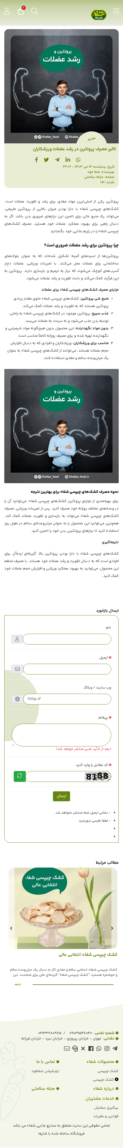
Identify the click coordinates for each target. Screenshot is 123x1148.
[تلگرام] (114, 1049)
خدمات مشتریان (100, 1098)
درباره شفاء (103, 1088)
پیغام (103, 717)
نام (108, 628)
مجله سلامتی (94, 177)
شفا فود (93, 172)
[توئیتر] (82, 1049)
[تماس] (74, 1049)
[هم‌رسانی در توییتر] (46, 160)
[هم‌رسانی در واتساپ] (78, 160)
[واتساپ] (98, 1049)
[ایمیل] (66, 1049)
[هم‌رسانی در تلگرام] (57, 160)
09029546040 (91, 1033)
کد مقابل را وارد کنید (92, 765)
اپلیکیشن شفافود (45, 1071)
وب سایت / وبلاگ (97, 688)
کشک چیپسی (108, 1071)
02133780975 (49, 1033)
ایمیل (103, 658)
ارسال (61, 796)
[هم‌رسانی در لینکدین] (68, 160)
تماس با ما (45, 1062)
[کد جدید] (20, 776)
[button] (112, 928)
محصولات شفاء (100, 1062)
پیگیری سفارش (106, 1108)
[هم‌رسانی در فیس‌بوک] (36, 160)
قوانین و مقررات (105, 1116)
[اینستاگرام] (106, 1049)
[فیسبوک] (90, 1049)
